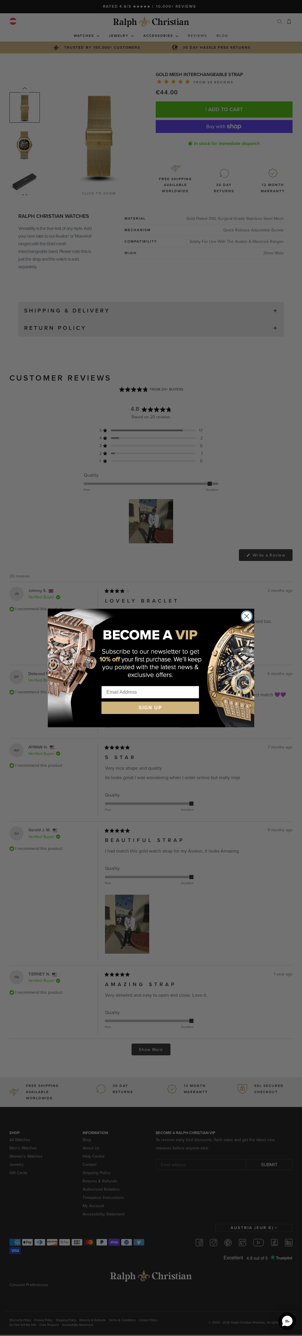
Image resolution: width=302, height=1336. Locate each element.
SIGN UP (150, 707)
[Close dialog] (247, 616)
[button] (287, 1321)
